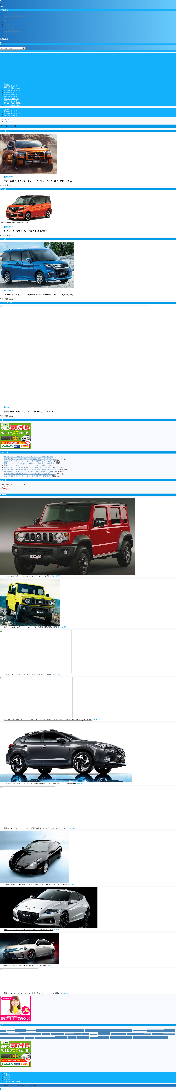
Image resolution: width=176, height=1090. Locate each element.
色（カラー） (145, 1037)
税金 (116, 1037)
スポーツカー (69, 1034)
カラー (136, 1030)
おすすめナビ (94, 1030)
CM (3, 1031)
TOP (5, 1073)
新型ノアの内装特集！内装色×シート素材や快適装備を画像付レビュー (30, 474)
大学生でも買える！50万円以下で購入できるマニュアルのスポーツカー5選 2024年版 (36, 884)
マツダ (4, 1038)
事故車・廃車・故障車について (15, 16)
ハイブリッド (118, 1034)
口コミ (83, 1037)
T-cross (29, 1030)
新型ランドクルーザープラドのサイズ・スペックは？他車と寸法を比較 (30, 469)
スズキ (23, 1034)
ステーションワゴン (34, 1034)
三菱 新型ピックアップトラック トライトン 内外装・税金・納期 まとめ (38, 181)
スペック (57, 1034)
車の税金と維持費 (10, 24)
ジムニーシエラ (13, 1034)
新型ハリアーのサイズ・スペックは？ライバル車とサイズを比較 (27, 461)
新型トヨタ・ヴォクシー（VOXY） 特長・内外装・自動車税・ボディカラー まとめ (36, 828)
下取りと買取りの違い (12, 31)
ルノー (38, 1038)
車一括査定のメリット (12, 29)
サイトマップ (9, 1079)
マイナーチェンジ (169, 1034)
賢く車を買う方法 (10, 22)
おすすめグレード (72, 1030)
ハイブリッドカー (135, 1034)
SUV (20, 1030)
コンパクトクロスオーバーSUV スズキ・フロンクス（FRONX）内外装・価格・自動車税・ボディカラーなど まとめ (48, 720)
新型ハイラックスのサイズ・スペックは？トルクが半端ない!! (26, 465)
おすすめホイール (117, 1030)
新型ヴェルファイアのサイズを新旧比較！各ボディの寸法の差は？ (28, 467)
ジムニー (4, 1034)
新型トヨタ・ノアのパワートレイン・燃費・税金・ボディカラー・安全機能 (32, 993)
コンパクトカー (155, 1031)
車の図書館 (4, 39)
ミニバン (13, 1038)
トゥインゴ (93, 1034)
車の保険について (10, 18)
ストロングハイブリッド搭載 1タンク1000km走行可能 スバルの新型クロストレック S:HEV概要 (40, 784)
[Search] (24, 48)
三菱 (52, 1038)
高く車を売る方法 (10, 33)
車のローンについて (11, 20)
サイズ (169, 1030)
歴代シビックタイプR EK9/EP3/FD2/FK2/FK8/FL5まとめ (25, 965)
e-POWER (11, 1030)
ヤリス (21, 1038)
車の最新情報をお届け (9, 50)
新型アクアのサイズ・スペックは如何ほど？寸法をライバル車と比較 (29, 463)
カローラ (143, 1030)
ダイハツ (85, 1034)
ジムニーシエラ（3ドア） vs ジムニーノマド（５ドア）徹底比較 (28, 576)
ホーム (6, 84)
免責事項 (7, 1075)
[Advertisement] (88, 67)
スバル (46, 1034)
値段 (61, 1037)
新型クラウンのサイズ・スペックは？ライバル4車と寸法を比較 (27, 476)
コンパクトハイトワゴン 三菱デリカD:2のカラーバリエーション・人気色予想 (38, 294)
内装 (72, 1037)
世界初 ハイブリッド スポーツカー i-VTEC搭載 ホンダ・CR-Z (28, 930)
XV (34, 1030)
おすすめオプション (48, 1030)
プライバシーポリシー (12, 1081)
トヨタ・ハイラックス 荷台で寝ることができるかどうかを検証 (28, 674)
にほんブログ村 (5, 490)
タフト (77, 1034)
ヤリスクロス (29, 1038)
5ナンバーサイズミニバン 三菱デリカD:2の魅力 (25, 231)
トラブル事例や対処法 (12, 14)
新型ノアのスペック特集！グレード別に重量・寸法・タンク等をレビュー (31, 459)
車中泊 (162, 1037)
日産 (94, 1038)
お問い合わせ (9, 35)
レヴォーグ (46, 1038)
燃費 (103, 1037)
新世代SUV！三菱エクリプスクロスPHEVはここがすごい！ (30, 411)
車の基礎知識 (9, 26)
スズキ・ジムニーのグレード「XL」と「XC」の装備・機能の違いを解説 (31, 627)
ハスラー (147, 1034)
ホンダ (157, 1034)
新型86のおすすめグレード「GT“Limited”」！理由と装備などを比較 (29, 472)
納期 (127, 1037)
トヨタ (104, 1033)
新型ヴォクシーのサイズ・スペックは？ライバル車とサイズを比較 (28, 457)
